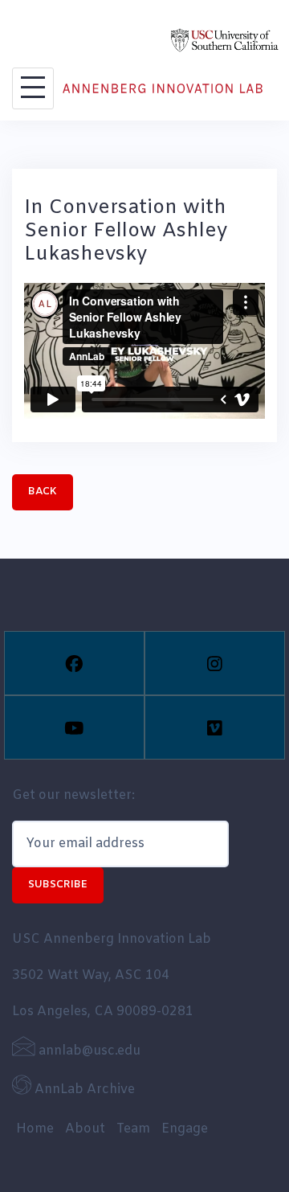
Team (133, 1128)
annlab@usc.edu (87, 1050)
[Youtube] (74, 727)
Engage (184, 1128)
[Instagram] (214, 663)
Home (35, 1128)
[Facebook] (74, 663)
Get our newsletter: (73, 795)
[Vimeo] (214, 727)
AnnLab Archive (83, 1089)
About (85, 1128)
